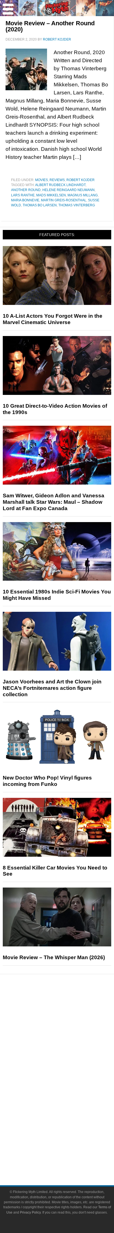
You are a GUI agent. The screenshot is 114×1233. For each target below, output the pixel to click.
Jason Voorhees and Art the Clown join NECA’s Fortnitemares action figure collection (52, 688)
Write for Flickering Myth (68, 1157)
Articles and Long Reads (68, 1034)
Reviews (57, 180)
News (68, 1007)
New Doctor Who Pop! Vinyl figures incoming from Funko (47, 781)
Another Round (26, 190)
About (68, 1129)
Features (68, 1026)
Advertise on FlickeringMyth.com (68, 1147)
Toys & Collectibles (68, 1110)
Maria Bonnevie (25, 200)
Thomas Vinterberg (76, 205)
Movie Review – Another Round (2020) (50, 26)
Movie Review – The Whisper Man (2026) (54, 957)
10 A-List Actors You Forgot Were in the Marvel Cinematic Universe (52, 319)
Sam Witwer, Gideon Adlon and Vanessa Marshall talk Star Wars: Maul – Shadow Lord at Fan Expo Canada (53, 502)
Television (68, 1081)
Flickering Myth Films (68, 1120)
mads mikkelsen (51, 195)
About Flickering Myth (68, 1138)
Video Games (68, 1101)
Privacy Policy (30, 1212)
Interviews (68, 1044)
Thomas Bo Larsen (40, 205)
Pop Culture (68, 1063)
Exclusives (68, 1054)
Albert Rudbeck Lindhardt (60, 185)
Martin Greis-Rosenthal (63, 200)
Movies (41, 180)
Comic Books (68, 1091)
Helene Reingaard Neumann (68, 190)
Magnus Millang (83, 195)
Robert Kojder (80, 180)
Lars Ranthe (23, 195)
